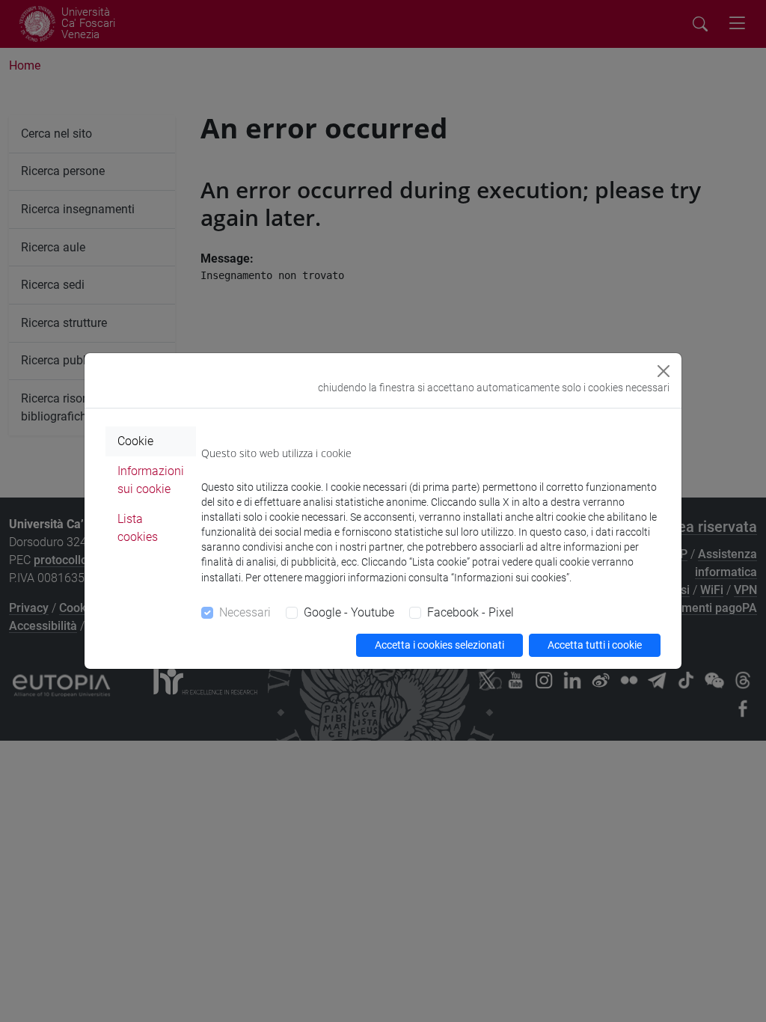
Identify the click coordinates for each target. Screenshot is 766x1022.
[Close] (663, 371)
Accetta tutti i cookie (595, 645)
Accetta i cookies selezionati (439, 645)
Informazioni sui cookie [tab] (150, 480)
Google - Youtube (349, 612)
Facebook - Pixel (470, 612)
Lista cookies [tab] (137, 528)
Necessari (245, 612)
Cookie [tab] (135, 441)
